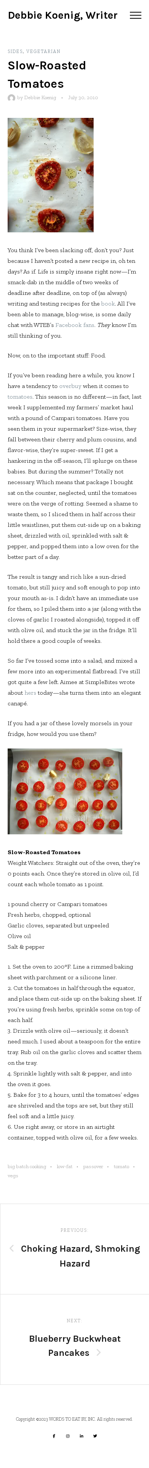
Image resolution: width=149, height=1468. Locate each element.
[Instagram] (67, 1436)
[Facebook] (54, 1436)
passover (93, 1166)
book (108, 303)
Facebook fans (74, 324)
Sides (15, 51)
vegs (13, 1175)
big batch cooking (27, 1166)
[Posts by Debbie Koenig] (12, 97)
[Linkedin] (81, 1436)
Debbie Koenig (40, 97)
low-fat (65, 1166)
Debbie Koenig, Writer (63, 15)
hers (30, 692)
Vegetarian (43, 51)
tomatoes (20, 396)
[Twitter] (95, 1436)
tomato (121, 1166)
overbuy (70, 386)
